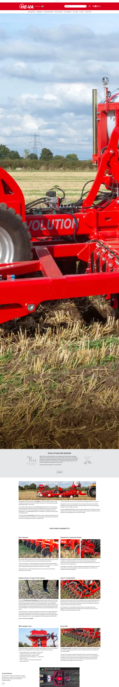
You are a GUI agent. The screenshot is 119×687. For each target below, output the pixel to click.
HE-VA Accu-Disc (66, 648)
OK (3, 683)
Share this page (97, 450)
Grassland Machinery (48, 11)
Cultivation (39, 11)
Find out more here (6, 680)
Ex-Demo (82, 11)
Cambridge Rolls (31, 11)
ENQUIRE (59, 472)
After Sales (75, 11)
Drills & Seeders (58, 11)
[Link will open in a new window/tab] (93, 6)
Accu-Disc (31, 515)
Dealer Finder (88, 11)
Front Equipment (67, 11)
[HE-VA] (31, 6)
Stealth (38, 501)
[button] (85, 6)
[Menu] (89, 6)
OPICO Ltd (57, 1)
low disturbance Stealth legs (31, 600)
